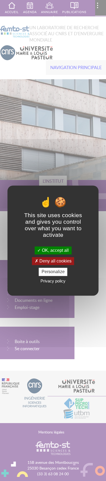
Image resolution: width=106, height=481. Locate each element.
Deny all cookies (54, 261)
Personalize (53, 272)
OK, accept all (55, 250)
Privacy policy (53, 281)
